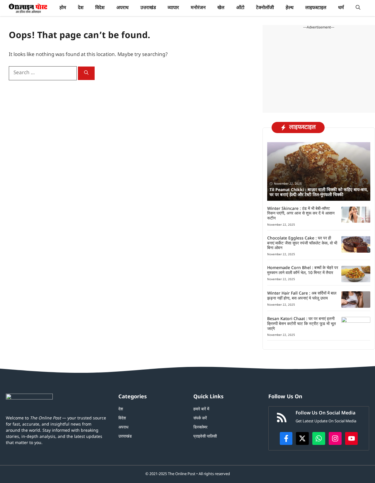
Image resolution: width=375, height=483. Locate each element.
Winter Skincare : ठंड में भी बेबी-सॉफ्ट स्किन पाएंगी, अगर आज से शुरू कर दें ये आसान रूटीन (301, 214)
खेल (220, 8)
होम (62, 8)
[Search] (86, 73)
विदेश (100, 8)
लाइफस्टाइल (315, 8)
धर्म (341, 8)
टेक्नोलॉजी (265, 8)
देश (80, 8)
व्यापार (173, 8)
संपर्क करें (200, 418)
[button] (358, 8)
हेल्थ (290, 8)
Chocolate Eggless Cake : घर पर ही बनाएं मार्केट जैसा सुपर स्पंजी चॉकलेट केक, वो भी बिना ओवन (302, 243)
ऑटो (240, 8)
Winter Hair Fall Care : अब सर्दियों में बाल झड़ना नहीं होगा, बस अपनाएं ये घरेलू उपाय (301, 296)
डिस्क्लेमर (200, 427)
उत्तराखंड (148, 8)
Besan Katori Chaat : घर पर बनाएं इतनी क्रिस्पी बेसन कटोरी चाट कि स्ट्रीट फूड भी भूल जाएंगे (301, 324)
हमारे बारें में (201, 409)
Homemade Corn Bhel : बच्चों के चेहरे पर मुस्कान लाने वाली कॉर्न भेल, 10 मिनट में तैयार (302, 270)
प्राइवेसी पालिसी (205, 436)
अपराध (122, 8)
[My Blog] (28, 8)
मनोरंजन (198, 8)
